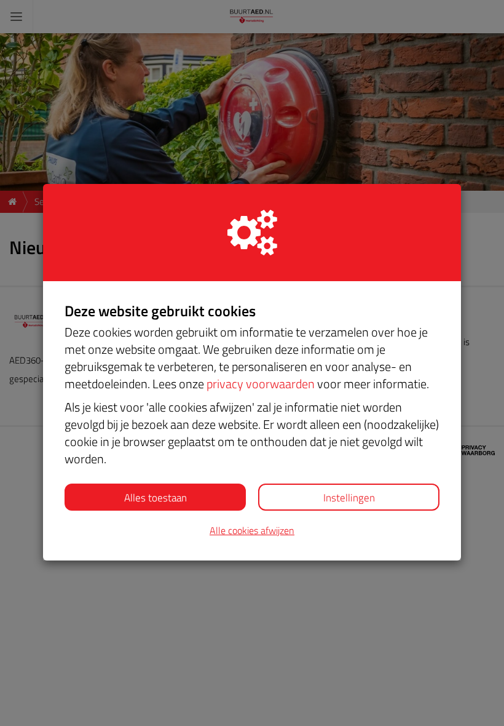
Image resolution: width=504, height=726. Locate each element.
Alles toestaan (155, 498)
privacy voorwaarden (261, 383)
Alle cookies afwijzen (252, 531)
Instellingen (349, 498)
